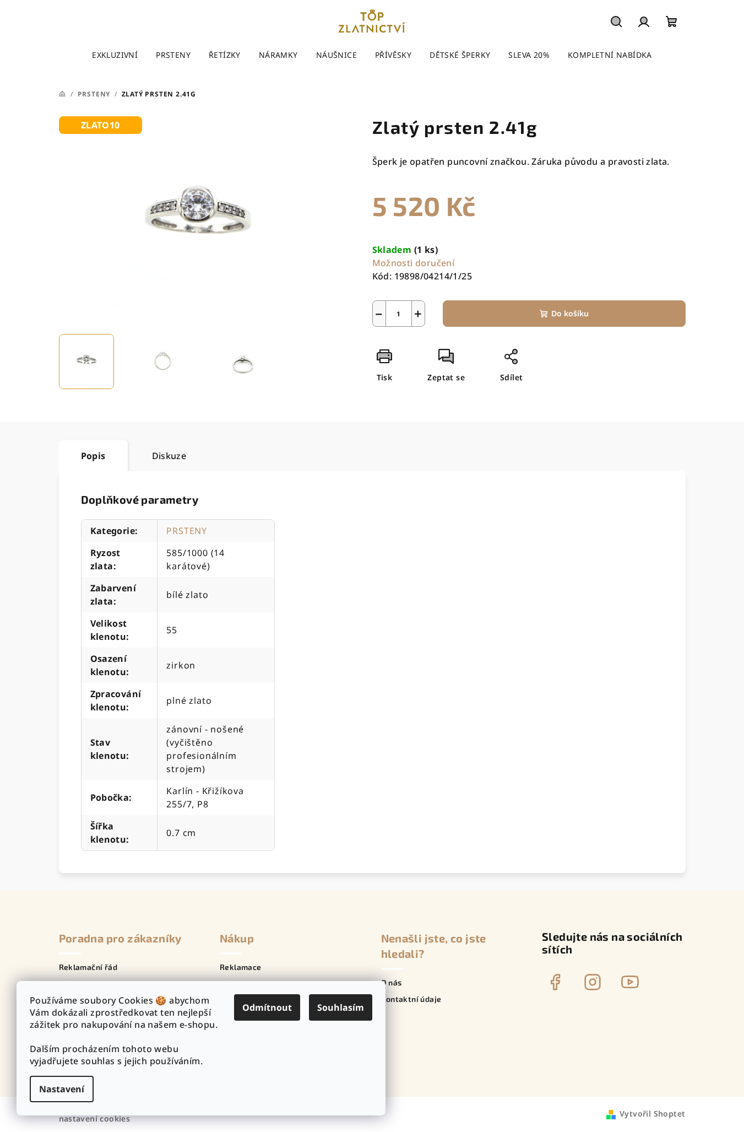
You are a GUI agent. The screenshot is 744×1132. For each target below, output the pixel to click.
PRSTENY (186, 531)
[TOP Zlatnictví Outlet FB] (555, 982)
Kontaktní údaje (411, 999)
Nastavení (61, 1089)
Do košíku (570, 313)
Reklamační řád (88, 967)
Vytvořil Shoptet (652, 1113)
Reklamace (241, 967)
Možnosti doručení (413, 263)
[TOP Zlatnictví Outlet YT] (630, 982)
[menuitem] (114, 55)
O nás (391, 983)
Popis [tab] (93, 456)
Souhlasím (340, 1007)
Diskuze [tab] (169, 456)
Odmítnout (267, 1007)
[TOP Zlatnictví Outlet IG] (592, 982)
